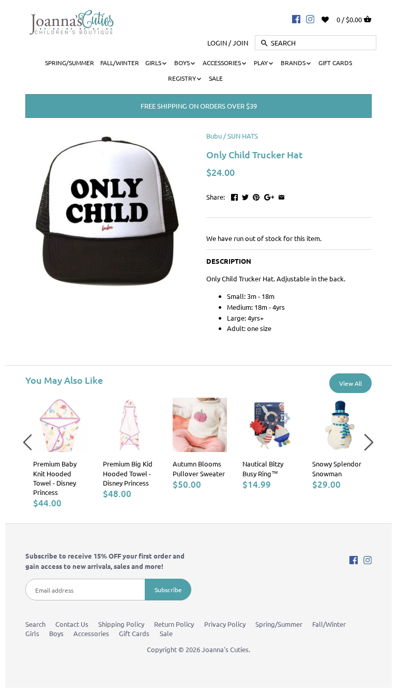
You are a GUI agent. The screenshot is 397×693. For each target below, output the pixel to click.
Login (217, 42)
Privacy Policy (225, 624)
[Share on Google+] (269, 195)
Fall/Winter (329, 624)
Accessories (91, 633)
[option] (60, 453)
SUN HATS (242, 135)
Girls (32, 633)
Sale (166, 633)
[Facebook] (296, 18)
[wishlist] (332, 18)
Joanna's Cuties (225, 649)
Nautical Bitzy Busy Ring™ (262, 468)
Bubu (214, 135)
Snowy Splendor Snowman (336, 468)
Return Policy (174, 624)
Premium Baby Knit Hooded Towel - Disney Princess (55, 477)
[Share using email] (281, 195)
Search (35, 624)
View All (350, 383)
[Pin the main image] (256, 195)
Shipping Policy (121, 624)
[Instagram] (310, 18)
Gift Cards (134, 633)
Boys (56, 633)
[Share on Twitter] (245, 195)
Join (240, 42)
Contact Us (71, 624)
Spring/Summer (278, 624)
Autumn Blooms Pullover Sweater (199, 468)
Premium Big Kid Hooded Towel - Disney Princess (127, 473)
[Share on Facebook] (234, 195)
